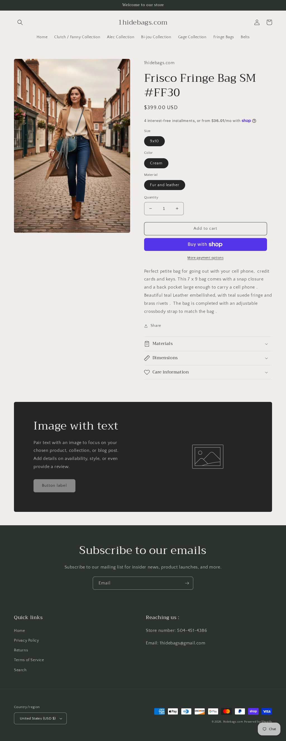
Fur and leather (164, 185)
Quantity (151, 197)
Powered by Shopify (258, 721)
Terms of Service (29, 660)
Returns (21, 650)
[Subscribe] (187, 583)
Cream (156, 163)
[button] (20, 22)
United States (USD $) (38, 718)
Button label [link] (54, 485)
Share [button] (156, 325)
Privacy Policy (26, 640)
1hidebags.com (233, 721)
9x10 (154, 141)
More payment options (205, 258)
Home (19, 631)
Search (20, 670)
